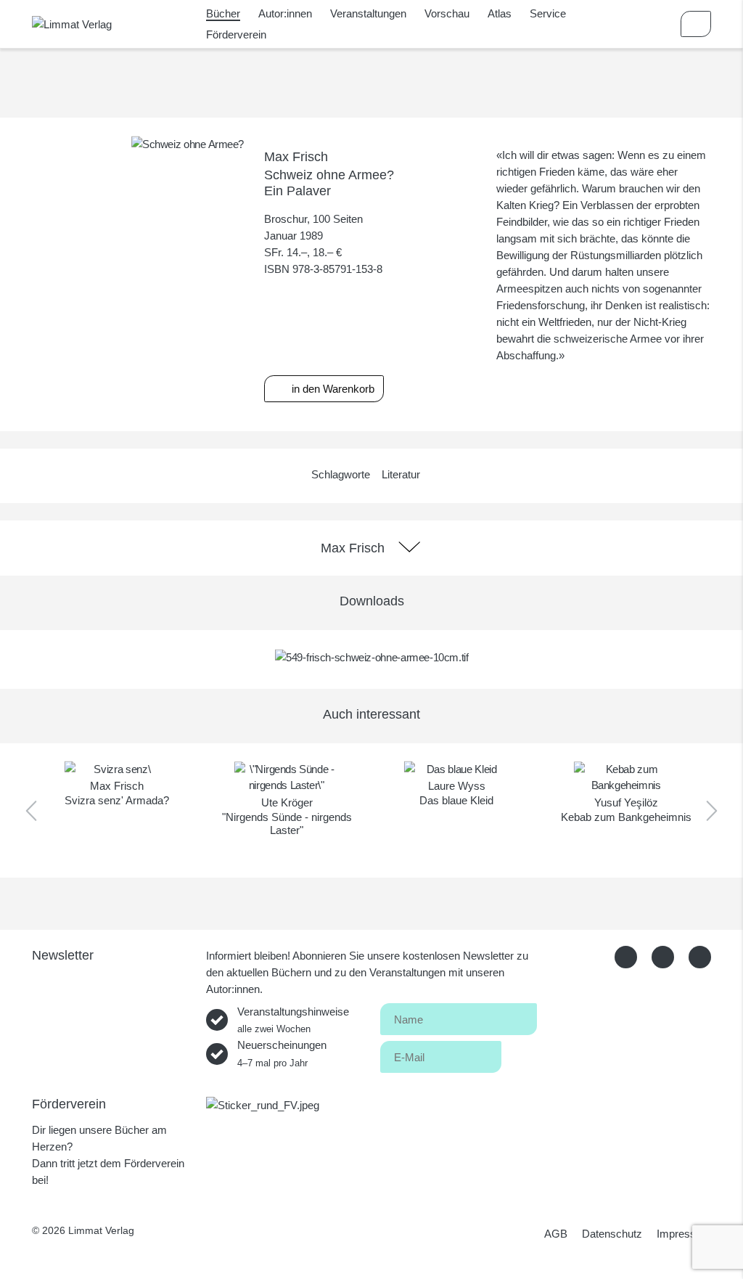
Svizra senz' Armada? (117, 800)
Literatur (401, 474)
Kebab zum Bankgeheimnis (626, 817)
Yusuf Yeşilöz (626, 802)
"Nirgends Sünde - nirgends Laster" (287, 823)
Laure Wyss (456, 786)
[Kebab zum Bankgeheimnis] (626, 777)
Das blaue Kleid (456, 800)
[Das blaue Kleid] (456, 769)
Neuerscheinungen (282, 1053)
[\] (286, 777)
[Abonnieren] (519, 1054)
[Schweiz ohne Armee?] (187, 143)
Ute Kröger (287, 802)
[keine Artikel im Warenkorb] (696, 24)
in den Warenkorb (331, 389)
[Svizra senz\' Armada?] (117, 769)
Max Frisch (296, 156)
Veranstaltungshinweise (293, 1019)
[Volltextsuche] (654, 24)
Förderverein (236, 34)
